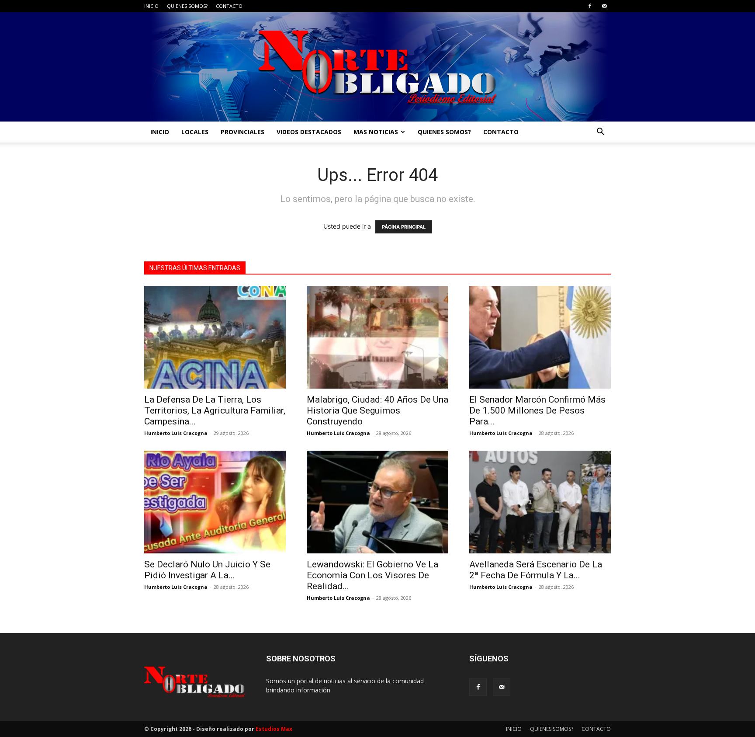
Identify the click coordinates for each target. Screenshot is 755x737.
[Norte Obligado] (377, 67)
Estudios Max (274, 729)
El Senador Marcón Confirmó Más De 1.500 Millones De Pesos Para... (537, 410)
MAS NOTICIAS (375, 132)
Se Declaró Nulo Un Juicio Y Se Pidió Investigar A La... (207, 570)
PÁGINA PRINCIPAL (404, 227)
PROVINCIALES (242, 132)
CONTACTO (229, 6)
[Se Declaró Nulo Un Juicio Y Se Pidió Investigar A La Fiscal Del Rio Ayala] (215, 502)
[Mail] (604, 6)
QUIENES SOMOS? (187, 6)
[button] (600, 133)
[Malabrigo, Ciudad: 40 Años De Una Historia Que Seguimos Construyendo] (377, 337)
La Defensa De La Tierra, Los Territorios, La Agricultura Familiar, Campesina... (214, 410)
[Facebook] (589, 6)
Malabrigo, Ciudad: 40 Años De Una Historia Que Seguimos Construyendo (377, 410)
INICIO (151, 6)
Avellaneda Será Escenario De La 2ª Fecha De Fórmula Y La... (535, 570)
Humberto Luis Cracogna (176, 433)
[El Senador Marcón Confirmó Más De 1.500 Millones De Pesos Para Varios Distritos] (540, 337)
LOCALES (194, 132)
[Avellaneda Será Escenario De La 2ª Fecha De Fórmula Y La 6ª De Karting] (540, 502)
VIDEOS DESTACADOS (309, 132)
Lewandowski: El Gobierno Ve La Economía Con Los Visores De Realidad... (372, 575)
